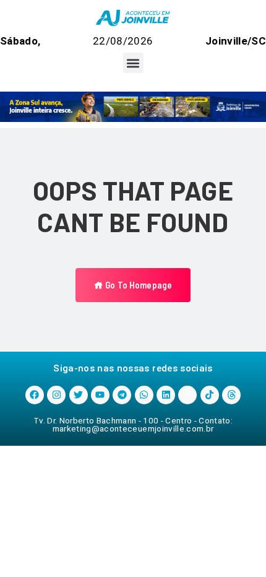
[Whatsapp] (144, 395)
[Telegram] (122, 395)
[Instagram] (56, 395)
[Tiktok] (209, 395)
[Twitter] (78, 395)
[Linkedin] (166, 395)
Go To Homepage (137, 284)
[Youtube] (100, 395)
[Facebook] (34, 395)
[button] (133, 63)
